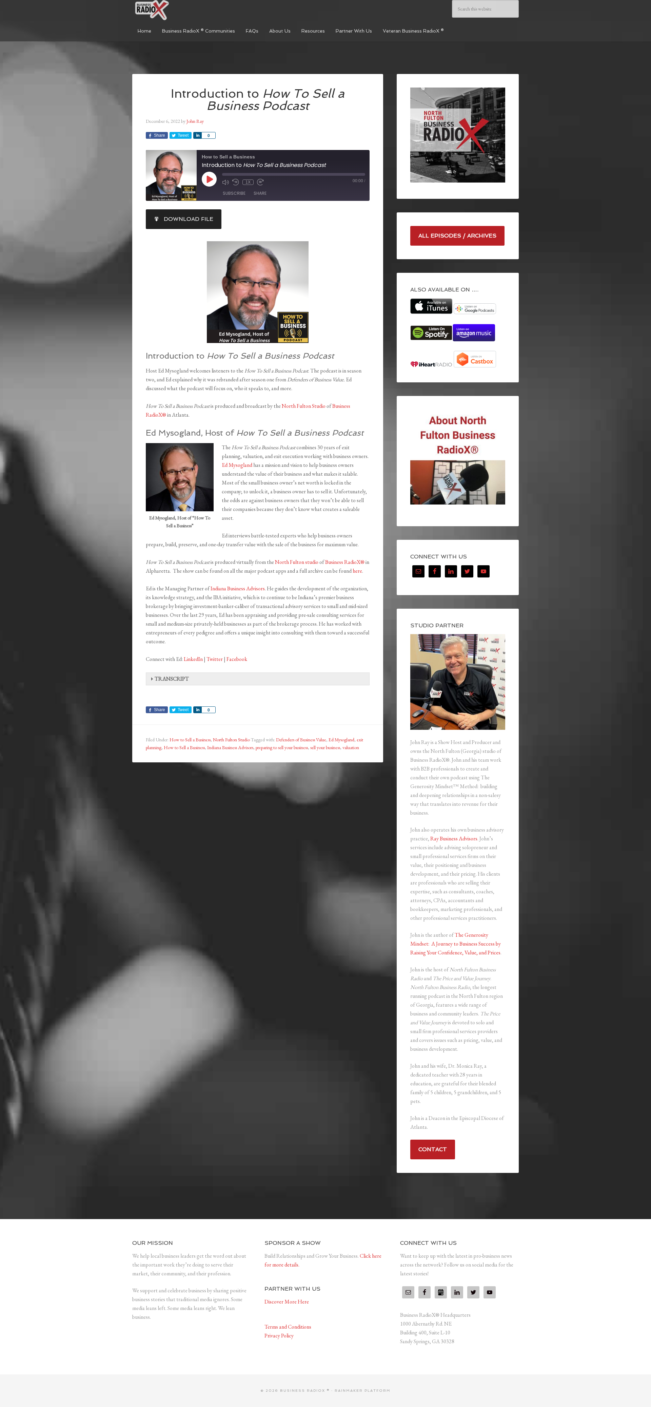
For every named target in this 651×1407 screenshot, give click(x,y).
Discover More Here (286, 1301)
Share (260, 193)
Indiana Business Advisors (238, 588)
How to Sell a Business (190, 740)
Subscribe (234, 193)
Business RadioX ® (183, 10)
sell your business (325, 747)
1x (248, 182)
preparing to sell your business (282, 747)
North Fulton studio (296, 562)
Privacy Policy (279, 1335)
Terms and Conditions (287, 1326)
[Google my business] (441, 1292)
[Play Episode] (209, 179)
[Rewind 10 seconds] (235, 182)
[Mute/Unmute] (225, 182)
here (357, 570)
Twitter (214, 659)
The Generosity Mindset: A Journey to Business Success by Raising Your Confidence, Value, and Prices (455, 943)
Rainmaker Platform (363, 1390)
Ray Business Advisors (453, 838)
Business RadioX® (344, 562)
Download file (188, 219)
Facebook (236, 659)
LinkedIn (193, 659)
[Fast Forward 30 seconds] (260, 182)
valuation (350, 747)
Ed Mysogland (237, 465)
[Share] (197, 135)
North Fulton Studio (304, 406)
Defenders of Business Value (301, 740)
